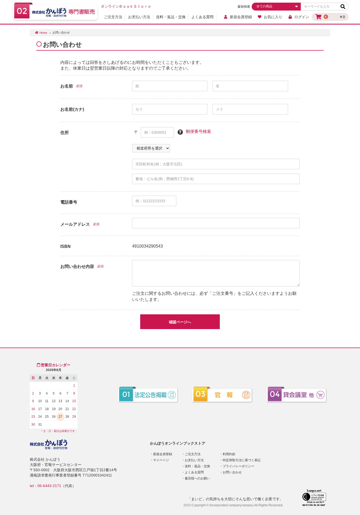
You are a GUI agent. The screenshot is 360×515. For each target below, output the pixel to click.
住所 (64, 132)
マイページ (161, 460)
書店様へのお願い (197, 478)
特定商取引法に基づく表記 (242, 460)
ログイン (301, 17)
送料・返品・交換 (171, 17)
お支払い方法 (139, 17)
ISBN (65, 246)
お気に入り (273, 17)
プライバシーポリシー (238, 466)
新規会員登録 (241, 17)
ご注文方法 (113, 17)
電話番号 (68, 202)
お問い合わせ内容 (77, 266)
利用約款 (229, 454)
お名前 (66, 86)
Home (43, 32)
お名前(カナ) (72, 109)
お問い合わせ (232, 472)
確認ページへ (180, 322)
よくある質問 (202, 17)
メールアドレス (75, 224)
